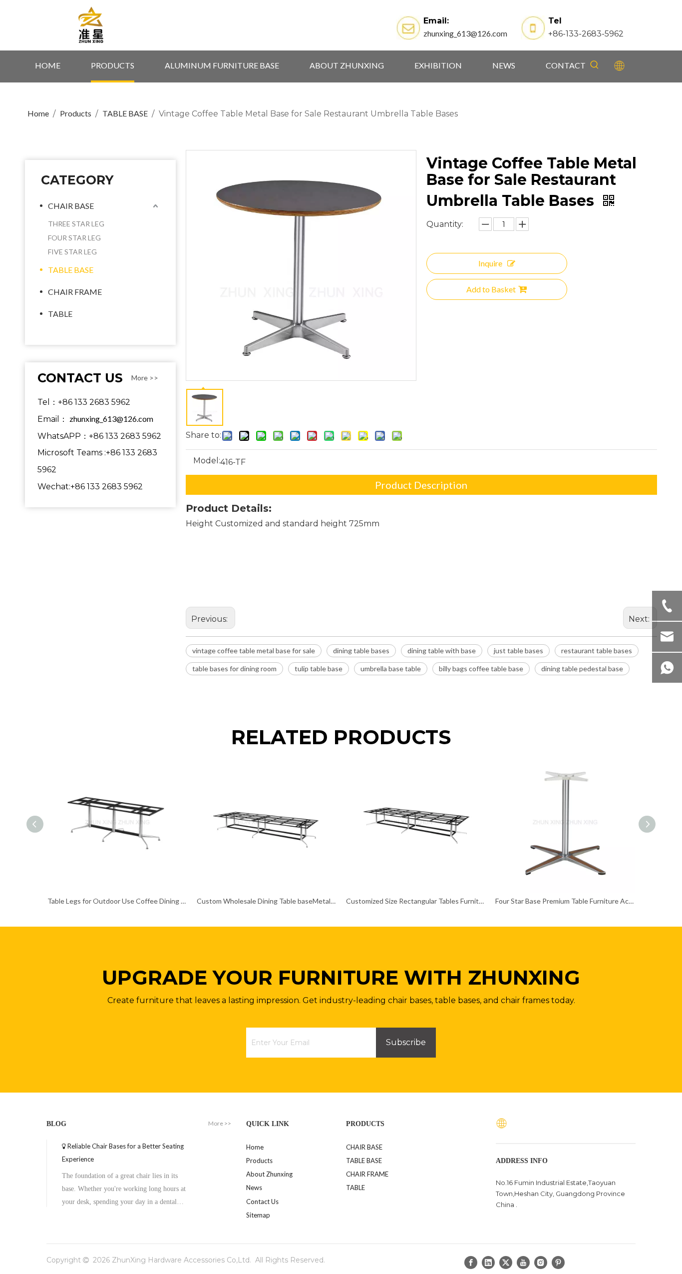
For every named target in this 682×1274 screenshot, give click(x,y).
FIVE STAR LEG (72, 251)
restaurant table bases (596, 650)
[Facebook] (470, 1262)
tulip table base (318, 668)
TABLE (60, 313)
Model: (206, 461)
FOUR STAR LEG (74, 237)
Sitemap (258, 1215)
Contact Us (262, 1202)
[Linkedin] (488, 1262)
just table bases (518, 650)
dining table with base (441, 650)
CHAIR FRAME (75, 291)
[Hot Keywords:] (595, 65)
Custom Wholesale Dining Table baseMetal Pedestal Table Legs (266, 901)
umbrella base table (390, 668)
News (254, 1188)
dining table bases (361, 650)
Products (259, 1161)
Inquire (490, 263)
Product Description (421, 485)
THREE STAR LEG (76, 223)
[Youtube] (523, 1262)
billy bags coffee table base (481, 668)
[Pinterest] (558, 1262)
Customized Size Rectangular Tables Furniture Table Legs (415, 901)
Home (255, 1147)
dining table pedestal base (582, 668)
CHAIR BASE (71, 205)
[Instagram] (540, 1262)
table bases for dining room (234, 668)
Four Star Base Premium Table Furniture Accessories (565, 901)
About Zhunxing (269, 1174)
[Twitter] (505, 1262)
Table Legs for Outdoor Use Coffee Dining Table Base (117, 901)
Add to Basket (491, 289)
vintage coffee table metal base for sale (253, 650)
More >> (144, 377)
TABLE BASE (70, 269)
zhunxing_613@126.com (465, 33)
